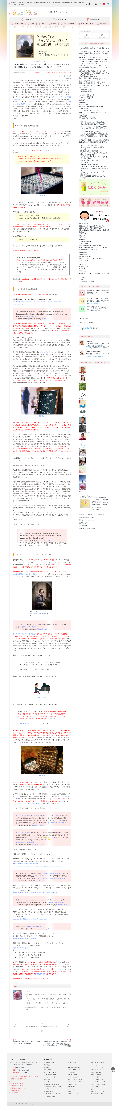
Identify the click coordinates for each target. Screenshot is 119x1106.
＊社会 (44, 72)
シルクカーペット (72, 1084)
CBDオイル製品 (95, 1086)
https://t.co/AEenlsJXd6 (56, 902)
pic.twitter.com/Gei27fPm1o (57, 823)
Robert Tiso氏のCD (96, 1074)
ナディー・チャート (49, 1077)
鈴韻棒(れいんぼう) (96, 1072)
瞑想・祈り (83, 236)
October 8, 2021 (38, 844)
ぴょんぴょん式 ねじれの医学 (100, 499)
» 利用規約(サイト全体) (16, 1086)
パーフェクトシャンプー (97, 1077)
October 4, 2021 (40, 880)
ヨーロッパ (59, 72)
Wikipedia (59, 962)
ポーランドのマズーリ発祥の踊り (28, 803)
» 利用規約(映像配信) (15, 1090)
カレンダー (47, 1081)
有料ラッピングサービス (97, 1091)
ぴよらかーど (71, 1086)
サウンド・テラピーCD (97, 1069)
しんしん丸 (83, 272)
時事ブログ (16, 27)
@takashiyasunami (58, 878)
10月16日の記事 (25, 27)
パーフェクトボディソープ (98, 1079)
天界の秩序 (83, 116)
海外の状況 (83, 254)
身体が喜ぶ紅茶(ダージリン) (52, 1093)
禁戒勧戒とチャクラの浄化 (89, 164)
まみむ (81, 279)
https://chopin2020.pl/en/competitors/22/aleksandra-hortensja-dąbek (35, 892)
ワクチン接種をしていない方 (55, 106)
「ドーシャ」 (89, 110)
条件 (93, 310)
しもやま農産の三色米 (74, 1069)
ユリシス (38, 72)
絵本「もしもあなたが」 (51, 1072)
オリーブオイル (72, 1062)
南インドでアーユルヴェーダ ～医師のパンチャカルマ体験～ (99, 504)
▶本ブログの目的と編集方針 (94, 303)
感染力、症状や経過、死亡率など (90, 228)
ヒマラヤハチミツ (49, 1089)
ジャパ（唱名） (84, 104)
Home (10, 27)
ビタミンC (82, 234)
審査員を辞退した (41, 974)
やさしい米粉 (71, 1072)
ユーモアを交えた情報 (86, 281)
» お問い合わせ (13, 1092)
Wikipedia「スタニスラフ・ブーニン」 (33, 723)
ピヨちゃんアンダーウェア (98, 1062)
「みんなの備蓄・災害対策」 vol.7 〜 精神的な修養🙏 (27, 3)
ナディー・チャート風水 (74, 1081)
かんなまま (83, 268)
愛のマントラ (83, 101)
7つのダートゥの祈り (30, 99)
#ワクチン (37, 815)
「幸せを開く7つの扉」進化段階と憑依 (93, 166)
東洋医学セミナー (103, 345)
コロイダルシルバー (86, 238)
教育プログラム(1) (89, 160)
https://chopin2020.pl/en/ (21, 948)
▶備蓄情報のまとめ (86, 249)
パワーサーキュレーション (98, 1081)
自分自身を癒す (85, 159)
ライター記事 (83, 260)
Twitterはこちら (85, 319)
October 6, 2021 (61, 905)
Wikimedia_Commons (37, 613)
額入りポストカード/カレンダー (53, 1084)
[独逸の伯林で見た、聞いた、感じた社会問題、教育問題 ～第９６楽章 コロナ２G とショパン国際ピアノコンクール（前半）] (42, 46)
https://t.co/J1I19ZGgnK (28, 627)
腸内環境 (82, 239)
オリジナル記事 (51, 72)
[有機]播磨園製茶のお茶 (74, 1067)
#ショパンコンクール (23, 815)
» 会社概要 (12, 1081)
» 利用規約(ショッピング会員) (18, 1088)
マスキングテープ (72, 1091)
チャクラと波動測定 (86, 97)
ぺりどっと (83, 264)
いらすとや (42, 697)
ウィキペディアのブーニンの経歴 (24, 634)
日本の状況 (83, 252)
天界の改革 (83, 114)
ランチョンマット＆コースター (76, 1079)
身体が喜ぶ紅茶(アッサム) (51, 1091)
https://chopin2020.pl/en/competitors (25, 938)
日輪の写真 (83, 102)
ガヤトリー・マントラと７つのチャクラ (93, 153)
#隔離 (57, 815)
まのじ (81, 262)
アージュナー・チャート (51, 1074)
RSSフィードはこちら (87, 322)
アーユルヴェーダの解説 (87, 118)
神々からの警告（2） (87, 155)
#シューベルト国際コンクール (52, 873)
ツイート (60, 76)
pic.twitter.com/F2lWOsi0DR (25, 842)
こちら (15, 143)
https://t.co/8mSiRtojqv (34, 926)
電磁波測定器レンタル (97, 1093)
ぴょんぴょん (83, 266)
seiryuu (81, 270)
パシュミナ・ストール (97, 1067)
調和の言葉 (47, 1079)
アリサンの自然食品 (49, 1096)
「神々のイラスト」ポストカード (53, 1086)
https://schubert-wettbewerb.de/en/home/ (26, 863)
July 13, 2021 (42, 629)
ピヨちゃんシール (72, 1089)
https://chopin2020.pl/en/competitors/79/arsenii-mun (30, 919)
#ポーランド (57, 820)
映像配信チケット (49, 1065)
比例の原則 (48, 352)
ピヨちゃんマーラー (96, 1065)
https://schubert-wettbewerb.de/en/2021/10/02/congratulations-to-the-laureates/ (37, 866)
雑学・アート (67, 72)
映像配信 (88, 346)
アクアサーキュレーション (98, 1084)
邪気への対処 (83, 108)
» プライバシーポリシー (16, 1083)
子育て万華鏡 (95, 509)
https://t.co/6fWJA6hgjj (29, 316)
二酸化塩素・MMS (85, 241)
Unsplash (42, 196)
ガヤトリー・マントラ (86, 99)
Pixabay (42, 416)
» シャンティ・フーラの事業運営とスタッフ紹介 (23, 1076)
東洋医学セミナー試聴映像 (89, 151)
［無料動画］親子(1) (86, 91)
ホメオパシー (83, 243)
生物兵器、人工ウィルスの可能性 (90, 258)
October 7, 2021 (46, 319)
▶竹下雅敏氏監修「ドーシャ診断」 (91, 245)
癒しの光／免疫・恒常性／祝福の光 (91, 106)
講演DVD (46, 1067)
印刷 (70, 76)
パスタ (69, 1065)
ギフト (93, 1089)
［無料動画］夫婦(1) (86, 89)
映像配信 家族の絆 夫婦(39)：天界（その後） (28, 574)
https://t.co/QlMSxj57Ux (44, 878)
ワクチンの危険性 (85, 256)
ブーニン (28, 571)
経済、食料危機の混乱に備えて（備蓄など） (94, 247)
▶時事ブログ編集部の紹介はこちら (95, 356)
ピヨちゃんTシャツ (73, 1093)
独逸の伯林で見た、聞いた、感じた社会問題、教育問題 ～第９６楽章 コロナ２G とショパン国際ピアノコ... (57, 27)
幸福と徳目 (84, 162)
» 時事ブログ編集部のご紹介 (17, 1079)
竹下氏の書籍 (48, 1069)
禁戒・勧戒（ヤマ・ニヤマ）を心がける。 (93, 79)
